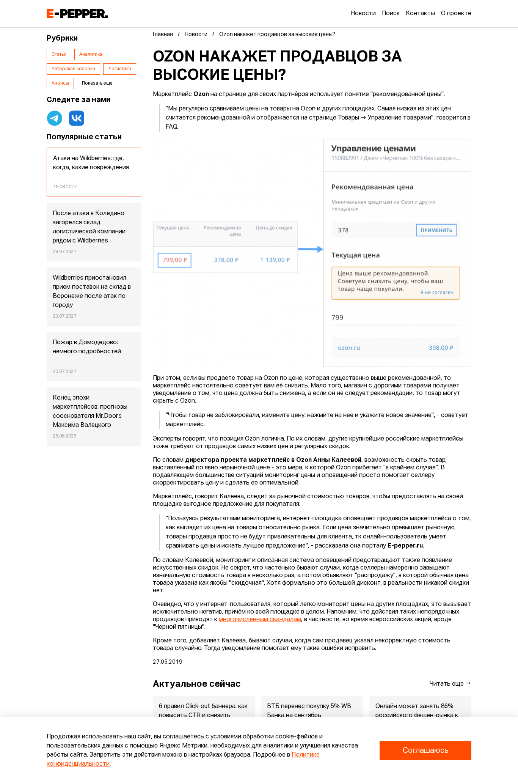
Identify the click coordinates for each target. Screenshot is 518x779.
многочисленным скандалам (260, 620)
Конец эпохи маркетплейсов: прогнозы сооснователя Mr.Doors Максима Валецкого (90, 411)
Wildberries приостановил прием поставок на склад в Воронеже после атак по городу (92, 291)
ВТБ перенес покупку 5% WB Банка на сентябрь (309, 711)
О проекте (456, 14)
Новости (363, 14)
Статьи (59, 54)
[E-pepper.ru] (77, 13)
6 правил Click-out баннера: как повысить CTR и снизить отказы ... (203, 715)
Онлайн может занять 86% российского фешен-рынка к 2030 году (416, 715)
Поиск (391, 14)
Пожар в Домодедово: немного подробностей (87, 347)
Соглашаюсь (425, 750)
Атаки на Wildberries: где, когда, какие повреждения (91, 163)
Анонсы (60, 83)
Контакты (420, 14)
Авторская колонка (73, 69)
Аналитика (90, 54)
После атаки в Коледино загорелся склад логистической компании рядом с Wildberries (89, 227)
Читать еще (447, 684)
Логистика (119, 69)
